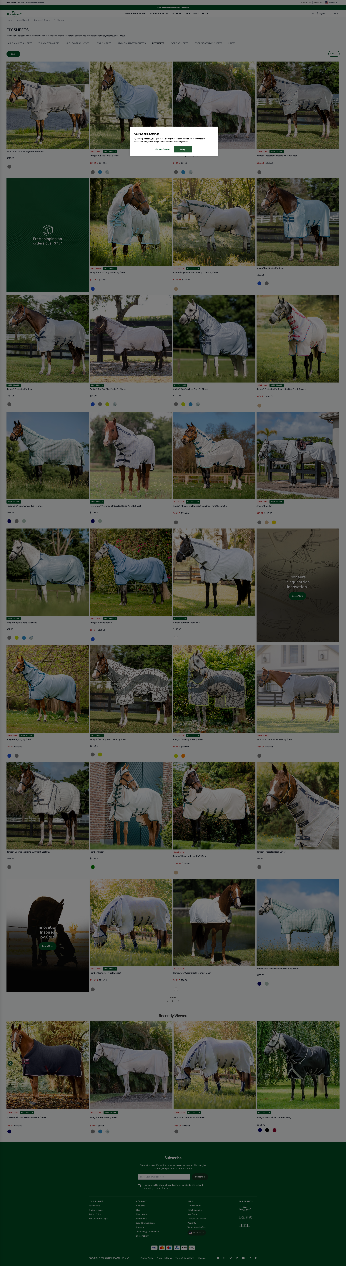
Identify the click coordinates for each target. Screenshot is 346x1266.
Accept (183, 149)
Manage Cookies (162, 149)
